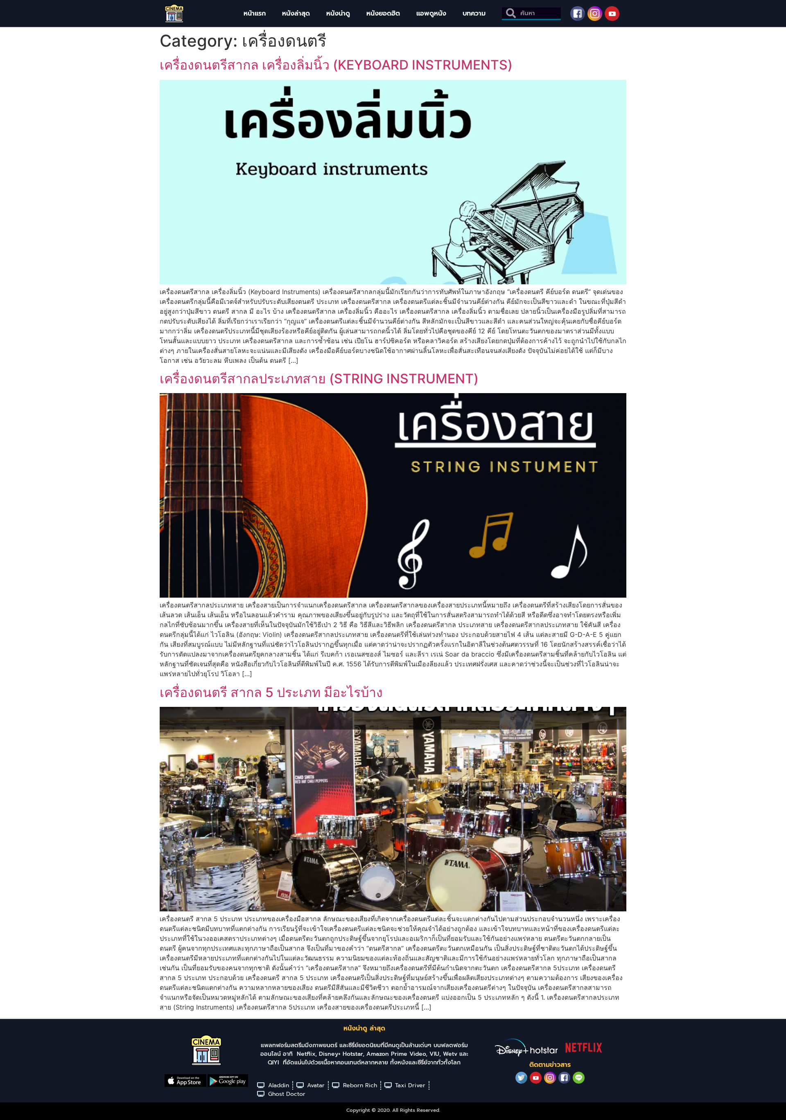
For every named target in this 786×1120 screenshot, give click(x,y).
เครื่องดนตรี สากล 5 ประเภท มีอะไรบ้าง (271, 692)
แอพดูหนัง (431, 13)
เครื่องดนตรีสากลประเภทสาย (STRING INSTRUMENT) (319, 379)
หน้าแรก (255, 13)
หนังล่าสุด (296, 13)
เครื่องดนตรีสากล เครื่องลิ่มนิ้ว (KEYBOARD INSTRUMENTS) (336, 65)
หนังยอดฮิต (383, 13)
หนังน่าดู (338, 13)
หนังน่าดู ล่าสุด (364, 1028)
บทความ (474, 13)
